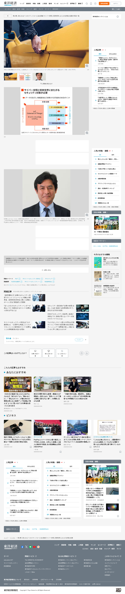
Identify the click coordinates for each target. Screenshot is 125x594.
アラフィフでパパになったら (107, 183)
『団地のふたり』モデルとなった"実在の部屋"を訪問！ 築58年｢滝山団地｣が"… (108, 59)
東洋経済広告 (88, 560)
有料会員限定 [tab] (113, 54)
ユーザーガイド (109, 572)
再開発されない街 (103, 203)
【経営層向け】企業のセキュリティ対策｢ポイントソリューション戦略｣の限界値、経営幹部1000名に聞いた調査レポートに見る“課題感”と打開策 (17, 298)
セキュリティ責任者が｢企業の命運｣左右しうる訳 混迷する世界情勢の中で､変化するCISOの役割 (61, 308)
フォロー (79, 339)
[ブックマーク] (81, 353)
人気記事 (97, 50)
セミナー (63, 3)
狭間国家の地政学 (108, 286)
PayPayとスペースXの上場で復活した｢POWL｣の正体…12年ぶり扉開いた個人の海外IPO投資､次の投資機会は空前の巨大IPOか (47, 443)
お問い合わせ (96, 584)
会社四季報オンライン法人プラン (68, 563)
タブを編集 (117, 9)
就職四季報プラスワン (105, 164)
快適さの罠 (106, 272)
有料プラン (108, 566)
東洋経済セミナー (63, 569)
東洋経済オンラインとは (100, 16)
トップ (22, 3)
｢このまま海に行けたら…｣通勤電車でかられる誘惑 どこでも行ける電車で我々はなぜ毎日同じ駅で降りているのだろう (107, 443)
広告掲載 (58, 579)
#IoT (16, 278)
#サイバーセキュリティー (32, 281)
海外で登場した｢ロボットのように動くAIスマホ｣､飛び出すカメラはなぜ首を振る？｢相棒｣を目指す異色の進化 (17, 439)
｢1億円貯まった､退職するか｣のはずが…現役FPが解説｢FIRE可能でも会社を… (107, 99)
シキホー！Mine (30, 572)
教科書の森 (87, 566)
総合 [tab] (100, 54)
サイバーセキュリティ (11, 563)
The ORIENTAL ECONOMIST (34, 560)
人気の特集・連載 (101, 151)
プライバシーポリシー (30, 584)
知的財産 (41, 584)
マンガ (56, 3)
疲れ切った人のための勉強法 (111, 258)
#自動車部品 (48, 281)
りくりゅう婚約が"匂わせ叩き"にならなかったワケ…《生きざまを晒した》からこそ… (108, 69)
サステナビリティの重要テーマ (107, 174)
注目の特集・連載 (100, 212)
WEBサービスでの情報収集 (12, 584)
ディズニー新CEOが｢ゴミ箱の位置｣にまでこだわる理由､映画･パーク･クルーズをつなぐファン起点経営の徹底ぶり (77, 439)
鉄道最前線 (101, 198)
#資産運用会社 (113, 246)
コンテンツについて (111, 563)
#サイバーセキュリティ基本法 (31, 278)
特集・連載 (36, 3)
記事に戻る (8, 16)
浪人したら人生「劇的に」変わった (108, 159)
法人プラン (108, 569)
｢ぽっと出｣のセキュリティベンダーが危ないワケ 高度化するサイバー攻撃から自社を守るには (17, 308)
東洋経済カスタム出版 (91, 563)
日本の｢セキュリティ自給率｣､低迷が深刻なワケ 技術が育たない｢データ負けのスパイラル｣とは (61, 316)
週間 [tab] (113, 155)
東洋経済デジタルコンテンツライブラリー (38, 569)
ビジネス (8, 9)
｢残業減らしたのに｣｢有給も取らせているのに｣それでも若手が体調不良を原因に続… (108, 79)
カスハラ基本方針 (84, 584)
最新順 (28, 3)
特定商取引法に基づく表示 (54, 584)
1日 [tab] (100, 155)
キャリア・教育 (31, 9)
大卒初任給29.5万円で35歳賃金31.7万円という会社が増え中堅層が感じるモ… (108, 89)
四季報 (72, 3)
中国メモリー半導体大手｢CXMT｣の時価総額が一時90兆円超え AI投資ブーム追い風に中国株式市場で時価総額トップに (95, 493)
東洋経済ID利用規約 (71, 584)
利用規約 (107, 575)
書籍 (79, 3)
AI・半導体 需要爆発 (101, 232)
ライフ (41, 9)
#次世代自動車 (15, 281)
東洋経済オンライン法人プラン (67, 560)
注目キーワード (99, 241)
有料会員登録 (104, 3)
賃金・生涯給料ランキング (106, 188)
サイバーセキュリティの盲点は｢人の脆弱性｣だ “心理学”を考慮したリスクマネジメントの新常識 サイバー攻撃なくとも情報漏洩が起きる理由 (17, 325)
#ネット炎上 (97, 246)
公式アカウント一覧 (47, 579)
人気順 (44, 3)
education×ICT (8, 560)
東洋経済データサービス (65, 566)
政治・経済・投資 (19, 9)
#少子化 (105, 246)
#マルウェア (48, 278)
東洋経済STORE (30, 566)
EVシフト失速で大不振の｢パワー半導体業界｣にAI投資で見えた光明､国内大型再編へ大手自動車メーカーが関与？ (95, 509)
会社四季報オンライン (32, 563)
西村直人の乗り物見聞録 (105, 193)
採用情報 (35, 579)
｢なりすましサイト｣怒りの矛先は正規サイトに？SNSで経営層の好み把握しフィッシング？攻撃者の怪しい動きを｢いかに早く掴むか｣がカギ (61, 325)
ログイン (115, 3)
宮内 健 (8, 338)
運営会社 (26, 579)
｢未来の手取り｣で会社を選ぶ (107, 169)
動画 (50, 3)
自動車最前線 (102, 178)
